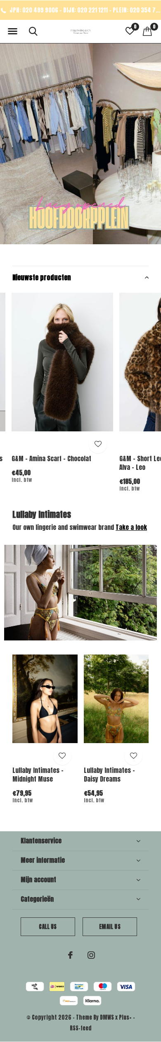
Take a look (131, 527)
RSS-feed (81, 1028)
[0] (147, 31)
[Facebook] (70, 955)
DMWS (107, 1017)
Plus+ (125, 1017)
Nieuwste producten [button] (41, 277)
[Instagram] (91, 955)
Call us (48, 927)
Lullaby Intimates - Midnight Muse (38, 774)
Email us (109, 927)
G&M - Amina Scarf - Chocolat (51, 458)
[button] (12, 31)
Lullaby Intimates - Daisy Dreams (109, 774)
